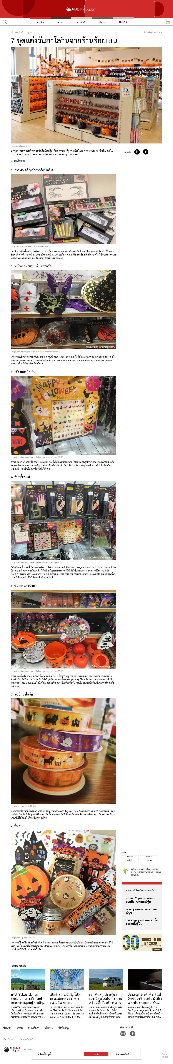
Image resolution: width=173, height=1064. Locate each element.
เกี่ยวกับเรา (8, 1039)
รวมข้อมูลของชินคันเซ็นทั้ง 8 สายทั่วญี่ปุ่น (142, 921)
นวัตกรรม (102, 22)
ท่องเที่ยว (40, 22)
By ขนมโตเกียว (18, 160)
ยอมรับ (96, 1054)
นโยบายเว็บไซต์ (26, 1039)
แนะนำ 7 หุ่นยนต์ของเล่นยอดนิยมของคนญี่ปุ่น (140, 899)
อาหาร (61, 22)
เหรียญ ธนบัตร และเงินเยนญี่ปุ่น (141, 910)
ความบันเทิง (81, 22)
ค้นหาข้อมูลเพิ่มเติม (123, 1054)
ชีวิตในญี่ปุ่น (123, 22)
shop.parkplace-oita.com (21, 146)
